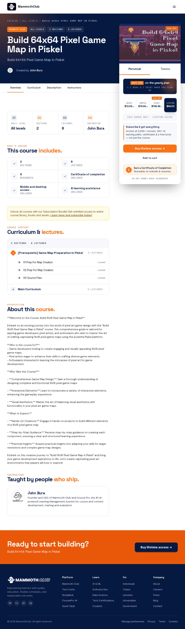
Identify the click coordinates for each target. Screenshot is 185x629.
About (156, 583)
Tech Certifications (103, 600)
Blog (155, 600)
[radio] (129, 105)
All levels (30, 21)
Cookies (173, 621)
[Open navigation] (174, 6)
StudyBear (68, 595)
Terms (162, 621)
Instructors (74, 87)
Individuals (129, 583)
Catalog (12, 21)
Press (156, 595)
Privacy (151, 621)
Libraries (128, 595)
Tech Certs (68, 589)
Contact (157, 606)
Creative (97, 606)
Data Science (100, 595)
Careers (157, 589)
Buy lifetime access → (150, 148)
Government (130, 606)
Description (54, 87)
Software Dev (100, 589)
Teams (165, 69)
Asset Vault (68, 606)
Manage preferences (133, 621)
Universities (129, 600)
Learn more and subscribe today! (71, 215)
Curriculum (33, 87)
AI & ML (96, 583)
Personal (134, 69)
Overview (15, 87)
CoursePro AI (69, 600)
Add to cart (150, 158)
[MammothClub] (31, 580)
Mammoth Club (70, 583)
